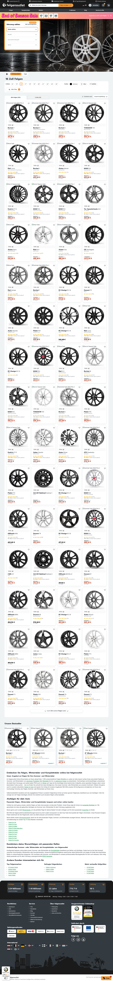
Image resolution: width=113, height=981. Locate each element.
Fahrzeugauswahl (24, 817)
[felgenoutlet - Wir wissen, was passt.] (14, 5)
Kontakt (32, 913)
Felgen (11, 10)
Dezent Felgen (12, 873)
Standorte (54, 911)
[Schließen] (111, 15)
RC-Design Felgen (13, 867)
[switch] (6, 978)
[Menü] (9, 967)
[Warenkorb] (108, 5)
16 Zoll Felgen (90, 873)
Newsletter (33, 909)
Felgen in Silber (50, 869)
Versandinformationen (36, 917)
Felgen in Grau (50, 871)
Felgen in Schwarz (51, 867)
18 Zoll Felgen (90, 867)
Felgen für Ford (12, 834)
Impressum (12, 907)
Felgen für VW (12, 822)
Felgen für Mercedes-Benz (15, 828)
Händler (32, 915)
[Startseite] (7, 74)
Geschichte (54, 909)
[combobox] (22, 29)
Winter (44, 783)
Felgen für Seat (12, 836)
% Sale (38, 97)
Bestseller (46, 781)
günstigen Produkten (32, 781)
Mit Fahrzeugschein (30, 24)
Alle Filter (15, 89)
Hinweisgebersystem (14, 913)
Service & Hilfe (100, 10)
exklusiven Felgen (60, 781)
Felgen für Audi (12, 824)
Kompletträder (55, 850)
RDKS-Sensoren (47, 856)
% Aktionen (72, 10)
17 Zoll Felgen (90, 869)
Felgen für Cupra (12, 832)
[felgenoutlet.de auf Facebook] (73, 939)
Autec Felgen (11, 875)
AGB (10, 909)
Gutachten (85, 810)
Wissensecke (26, 810)
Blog (85, 10)
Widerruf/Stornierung (36, 919)
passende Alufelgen (88, 805)
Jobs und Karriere (56, 913)
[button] (16, 904)
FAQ (31, 907)
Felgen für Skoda (13, 830)
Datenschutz (12, 911)
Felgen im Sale (28, 787)
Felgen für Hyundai (13, 840)
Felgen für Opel (12, 838)
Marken (41, 10)
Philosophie (54, 907)
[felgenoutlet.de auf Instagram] (78, 939)
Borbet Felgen (12, 869)
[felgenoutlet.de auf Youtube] (83, 939)
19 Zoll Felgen (90, 871)
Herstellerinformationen (15, 915)
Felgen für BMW (12, 826)
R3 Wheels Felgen (13, 871)
